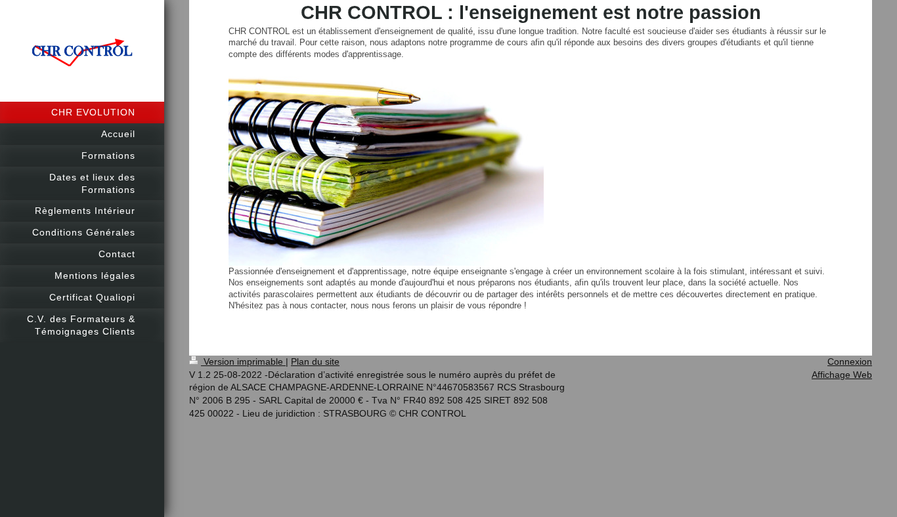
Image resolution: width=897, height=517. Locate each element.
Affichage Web (842, 374)
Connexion (849, 361)
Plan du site (315, 361)
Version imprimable (243, 361)
